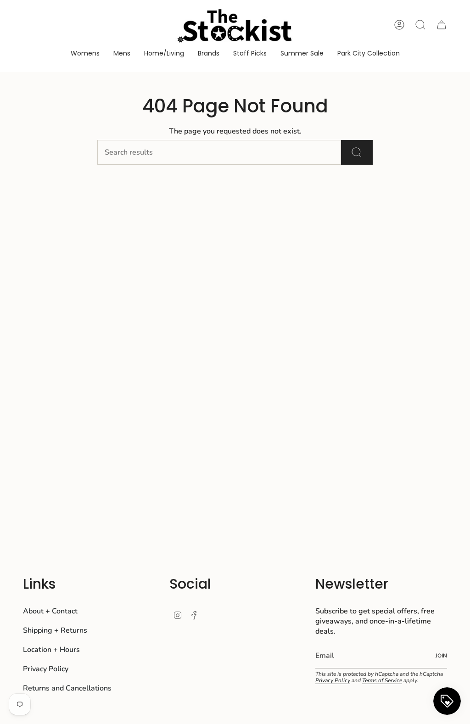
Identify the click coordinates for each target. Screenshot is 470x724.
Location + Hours (51, 650)
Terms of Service (382, 680)
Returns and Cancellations (67, 688)
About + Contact (50, 611)
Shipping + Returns (55, 630)
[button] (85, 54)
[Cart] (441, 25)
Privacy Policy (45, 669)
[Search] (357, 152)
